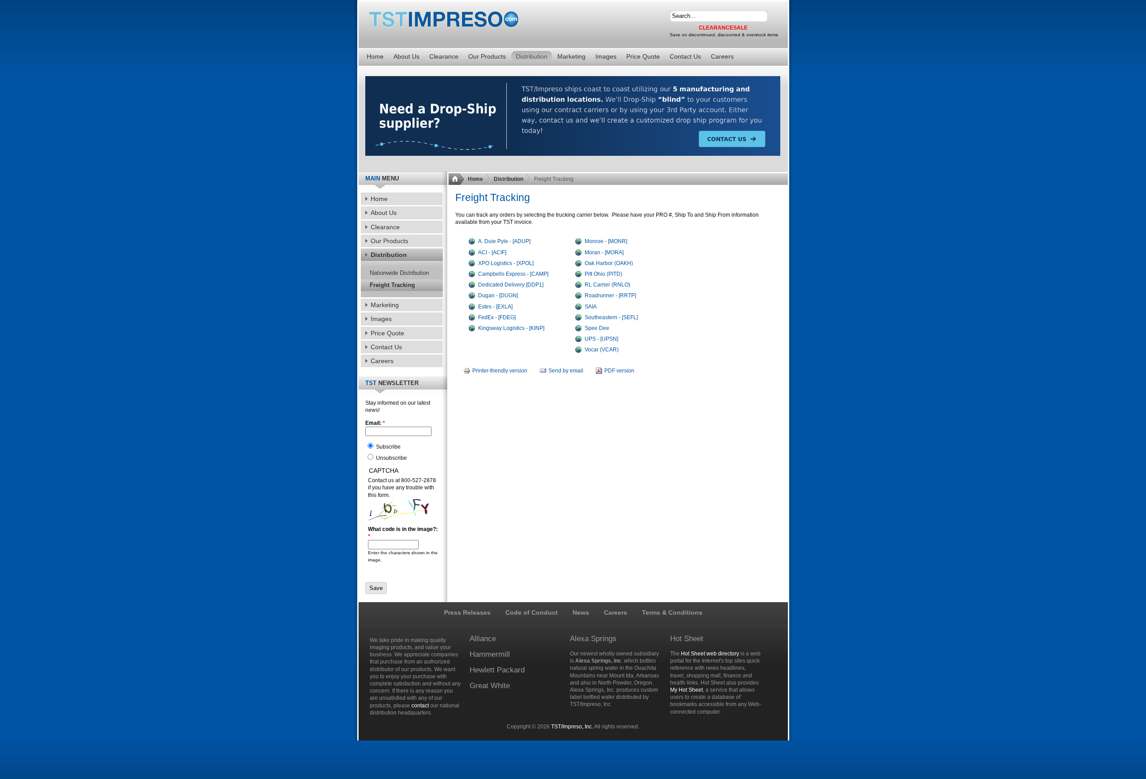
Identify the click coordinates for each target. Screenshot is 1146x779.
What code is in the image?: (403, 532)
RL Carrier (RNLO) (607, 285)
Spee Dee (597, 328)
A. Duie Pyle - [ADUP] (504, 241)
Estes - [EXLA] (495, 307)
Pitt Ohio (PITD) (603, 274)
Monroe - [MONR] (606, 241)
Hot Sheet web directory (710, 654)
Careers (615, 612)
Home (475, 179)
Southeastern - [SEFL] (611, 317)
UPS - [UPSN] (601, 339)
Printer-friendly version (499, 371)
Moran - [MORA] (604, 252)
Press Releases (467, 612)
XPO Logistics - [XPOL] (506, 263)
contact (420, 705)
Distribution (508, 179)
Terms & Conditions (672, 612)
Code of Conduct (531, 612)
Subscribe (388, 447)
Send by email (565, 371)
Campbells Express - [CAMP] (513, 274)
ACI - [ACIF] (492, 252)
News (581, 612)
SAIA (591, 307)
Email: (375, 423)
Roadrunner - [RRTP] (610, 295)
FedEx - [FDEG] (497, 317)
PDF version (619, 371)
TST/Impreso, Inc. (572, 726)
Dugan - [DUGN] (498, 295)
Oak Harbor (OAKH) (609, 263)
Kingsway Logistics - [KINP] (511, 328)
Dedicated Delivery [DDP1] (510, 285)
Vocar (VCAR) (602, 350)
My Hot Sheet (686, 690)
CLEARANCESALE (723, 28)
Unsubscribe (391, 458)
